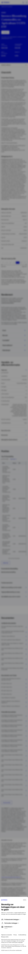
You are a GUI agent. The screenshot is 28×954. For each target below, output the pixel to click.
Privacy (15, 934)
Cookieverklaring (22, 934)
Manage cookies (4, 936)
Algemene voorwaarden (6, 934)
